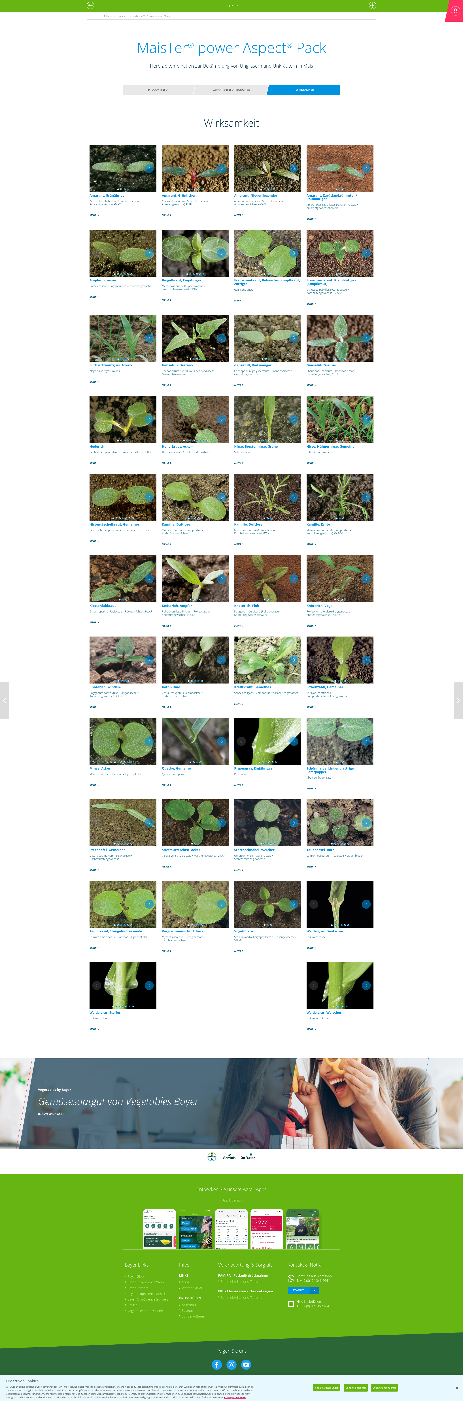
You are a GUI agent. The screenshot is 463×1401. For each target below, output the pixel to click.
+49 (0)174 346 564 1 (315, 1280)
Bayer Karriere (138, 1288)
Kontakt (298, 1290)
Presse (132, 1305)
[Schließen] (457, 1388)
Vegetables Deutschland (145, 1311)
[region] (231, 1388)
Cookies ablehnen (356, 1387)
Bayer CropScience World (146, 1282)
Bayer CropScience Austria (147, 1293)
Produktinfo (158, 89)
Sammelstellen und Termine (241, 1281)
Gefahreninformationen (231, 89)
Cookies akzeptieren (384, 1387)
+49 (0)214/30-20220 (315, 1306)
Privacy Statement (235, 1397)
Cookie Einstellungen (327, 1387)
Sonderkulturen (193, 1316)
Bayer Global (137, 1276)
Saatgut (187, 1310)
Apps (185, 1282)
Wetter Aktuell (192, 1288)
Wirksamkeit (305, 89)
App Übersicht (232, 1200)
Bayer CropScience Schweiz (148, 1299)
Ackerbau (189, 1305)
